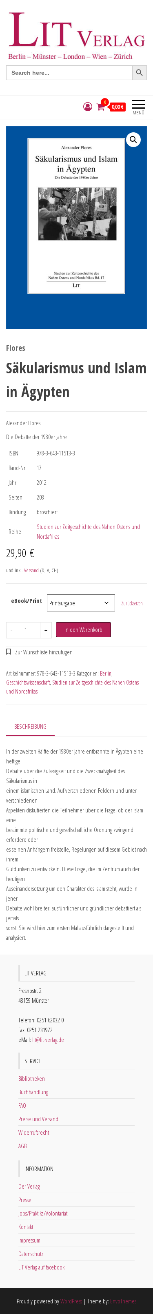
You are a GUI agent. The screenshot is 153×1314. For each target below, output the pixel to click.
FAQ (22, 1105)
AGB (22, 1146)
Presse (24, 1200)
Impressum (29, 1240)
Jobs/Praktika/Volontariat (42, 1213)
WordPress (71, 1301)
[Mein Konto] (87, 107)
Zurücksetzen (132, 603)
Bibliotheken (31, 1078)
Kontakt (25, 1227)
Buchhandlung (33, 1092)
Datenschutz (30, 1253)
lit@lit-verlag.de (48, 1039)
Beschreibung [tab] (30, 726)
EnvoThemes (123, 1301)
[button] (133, 139)
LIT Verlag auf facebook (41, 1267)
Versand (31, 570)
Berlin (105, 673)
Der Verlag (29, 1186)
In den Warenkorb (83, 629)
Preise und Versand (38, 1119)
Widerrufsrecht (33, 1132)
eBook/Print (26, 600)
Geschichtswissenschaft (28, 682)
